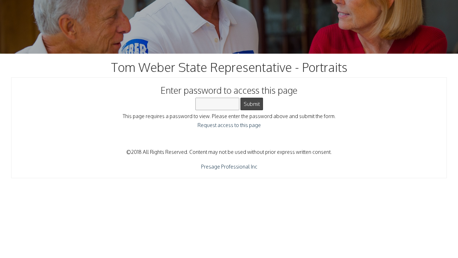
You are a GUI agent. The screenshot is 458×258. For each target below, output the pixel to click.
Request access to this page (229, 125)
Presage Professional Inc (229, 167)
